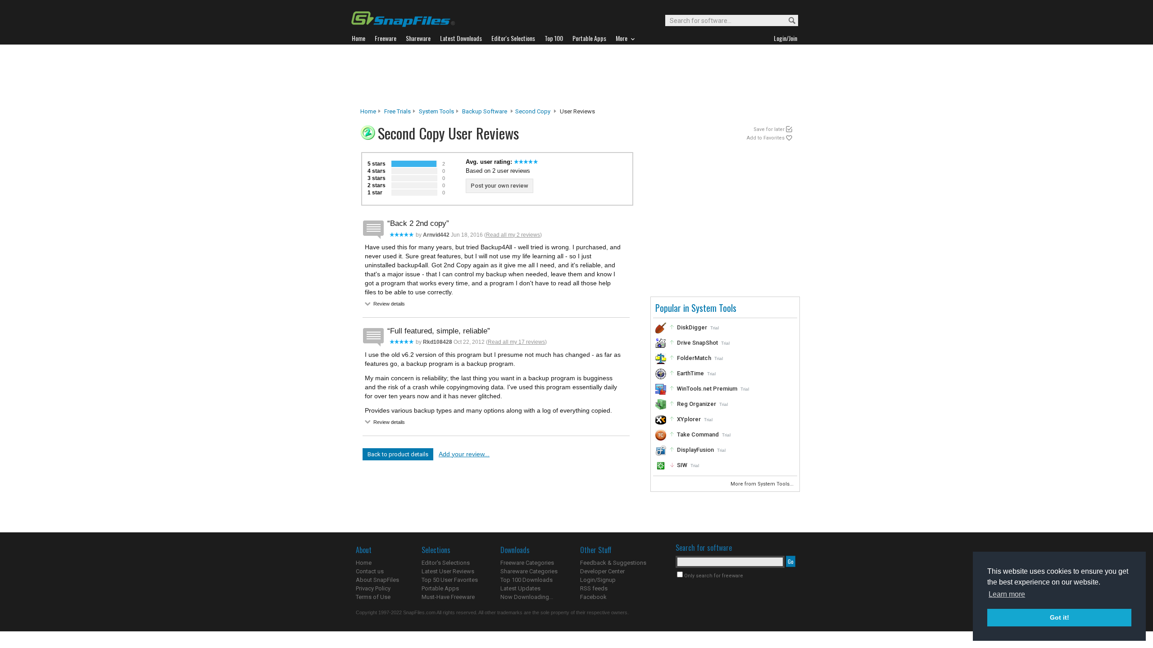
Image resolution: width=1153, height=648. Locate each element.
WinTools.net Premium (707, 388)
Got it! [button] (1059, 617)
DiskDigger (692, 327)
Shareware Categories (529, 571)
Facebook (593, 597)
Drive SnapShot (697, 342)
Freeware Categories (527, 562)
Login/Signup (598, 579)
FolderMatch (694, 358)
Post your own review (499, 185)
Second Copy (532, 111)
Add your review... (464, 454)
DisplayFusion (695, 449)
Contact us (370, 571)
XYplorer (689, 419)
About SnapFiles (377, 579)
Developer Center (602, 571)
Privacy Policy (373, 588)
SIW (682, 465)
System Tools (436, 111)
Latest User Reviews (448, 571)
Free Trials (397, 111)
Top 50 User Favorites (450, 579)
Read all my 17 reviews (516, 342)
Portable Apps (440, 588)
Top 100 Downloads (526, 579)
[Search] (788, 21)
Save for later (769, 129)
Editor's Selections (446, 562)
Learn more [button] (1007, 594)
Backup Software (484, 111)
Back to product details (398, 454)
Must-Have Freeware (448, 597)
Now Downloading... (526, 597)
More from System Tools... (763, 484)
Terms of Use (373, 597)
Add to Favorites (766, 138)
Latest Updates (520, 588)
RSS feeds (594, 588)
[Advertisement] (576, 76)
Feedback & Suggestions (613, 562)
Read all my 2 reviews (513, 235)
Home (368, 111)
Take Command (698, 434)
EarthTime (690, 373)
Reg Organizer (696, 403)
